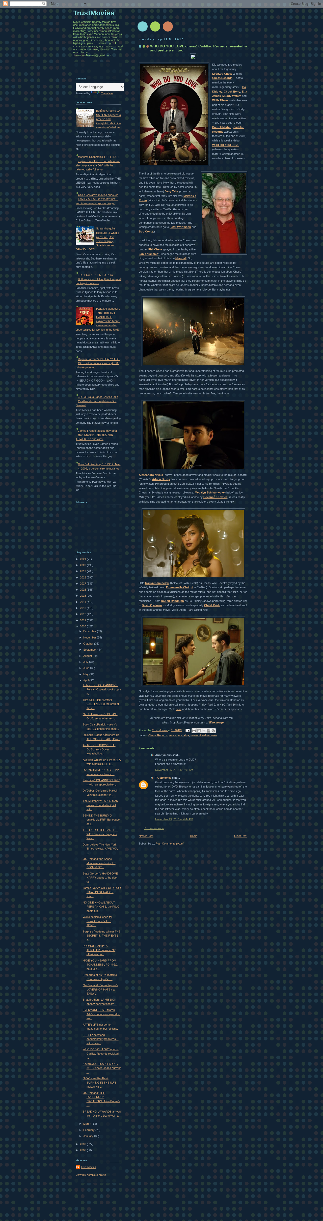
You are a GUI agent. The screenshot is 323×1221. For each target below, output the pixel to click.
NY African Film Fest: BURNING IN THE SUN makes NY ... (99, 1082)
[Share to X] (203, 730)
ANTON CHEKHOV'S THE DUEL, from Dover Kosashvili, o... (99, 749)
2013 (83, 607)
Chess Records (158, 735)
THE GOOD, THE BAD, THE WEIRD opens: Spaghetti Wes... (100, 834)
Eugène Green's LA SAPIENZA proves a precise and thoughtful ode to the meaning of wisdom (108, 119)
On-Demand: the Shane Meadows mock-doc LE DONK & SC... (99, 863)
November (90, 637)
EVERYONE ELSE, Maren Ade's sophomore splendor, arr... (101, 1014)
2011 (83, 620)
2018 (83, 577)
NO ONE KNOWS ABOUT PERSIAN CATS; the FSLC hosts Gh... (101, 906)
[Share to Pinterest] (213, 730)
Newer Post (146, 835)
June (86, 668)
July (86, 661)
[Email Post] (187, 730)
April (86, 680)
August (88, 655)
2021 (83, 559)
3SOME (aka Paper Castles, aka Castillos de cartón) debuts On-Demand (97, 401)
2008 (83, 1150)
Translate (107, 93)
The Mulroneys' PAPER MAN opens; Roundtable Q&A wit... (100, 805)
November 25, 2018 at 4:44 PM (174, 819)
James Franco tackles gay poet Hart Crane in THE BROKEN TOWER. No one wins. (96, 435)
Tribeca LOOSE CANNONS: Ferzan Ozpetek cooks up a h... (102, 689)
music (173, 735)
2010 (83, 626)
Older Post (240, 835)
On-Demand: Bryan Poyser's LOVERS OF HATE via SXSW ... (100, 989)
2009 (83, 1144)
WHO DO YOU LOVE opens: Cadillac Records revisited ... (101, 1053)
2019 (83, 571)
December (90, 631)
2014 (83, 601)
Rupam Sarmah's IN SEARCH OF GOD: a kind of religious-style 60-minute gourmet (98, 363)
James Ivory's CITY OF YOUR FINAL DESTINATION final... (102, 892)
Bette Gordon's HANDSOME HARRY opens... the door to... (100, 877)
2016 (83, 589)
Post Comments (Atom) (170, 843)
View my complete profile (91, 1174)
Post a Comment (154, 828)
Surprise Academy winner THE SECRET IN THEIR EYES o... (101, 935)
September (90, 649)
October (88, 643)
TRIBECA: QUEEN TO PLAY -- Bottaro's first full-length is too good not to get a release (98, 279)
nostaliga (183, 735)
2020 (83, 565)
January (88, 1136)
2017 (83, 583)
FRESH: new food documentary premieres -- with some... (101, 1039)
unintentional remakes (204, 735)
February (89, 1129)
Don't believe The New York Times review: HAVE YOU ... (100, 848)
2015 (83, 595)
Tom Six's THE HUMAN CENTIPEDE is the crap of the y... (101, 704)
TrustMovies (160, 730)
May (86, 674)
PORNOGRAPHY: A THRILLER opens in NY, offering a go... (99, 950)
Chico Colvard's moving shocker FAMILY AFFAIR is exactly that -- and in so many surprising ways (97, 199)
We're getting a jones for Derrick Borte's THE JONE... (97, 921)
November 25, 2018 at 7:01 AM (174, 769)
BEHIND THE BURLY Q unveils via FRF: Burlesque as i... (101, 819)
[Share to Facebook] (208, 730)
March (87, 1123)
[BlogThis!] (198, 730)
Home (193, 835)
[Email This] (194, 730)
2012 (83, 614)
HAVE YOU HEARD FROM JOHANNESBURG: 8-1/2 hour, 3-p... (100, 964)
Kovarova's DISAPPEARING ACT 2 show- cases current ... (102, 1068)
